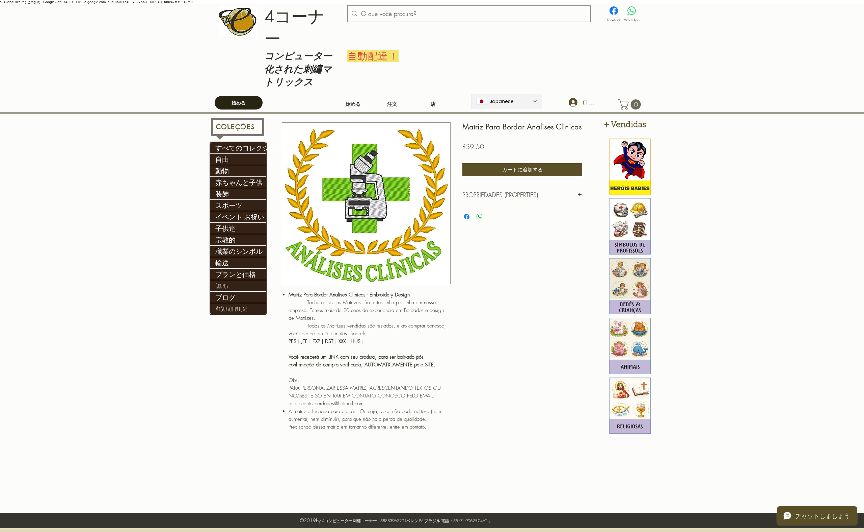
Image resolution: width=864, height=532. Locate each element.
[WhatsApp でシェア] (480, 217)
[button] (630, 104)
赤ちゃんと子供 (239, 182)
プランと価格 (235, 274)
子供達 (225, 228)
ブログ (225, 297)
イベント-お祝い (239, 217)
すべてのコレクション (240, 148)
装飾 (222, 194)
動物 (222, 171)
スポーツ (228, 205)
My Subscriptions (231, 309)
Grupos (221, 286)
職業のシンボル (239, 251)
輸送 (222, 263)
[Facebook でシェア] (467, 217)
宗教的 (225, 240)
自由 (222, 159)
